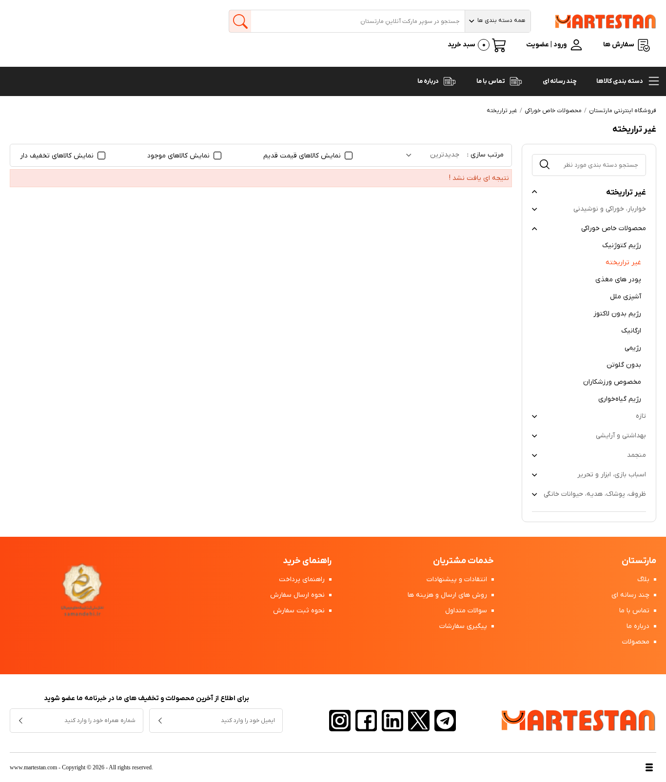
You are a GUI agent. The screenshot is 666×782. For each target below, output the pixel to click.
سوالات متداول (467, 610)
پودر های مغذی (618, 279)
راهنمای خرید (307, 561)
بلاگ (644, 579)
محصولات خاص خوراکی (613, 228)
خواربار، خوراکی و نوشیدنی (609, 209)
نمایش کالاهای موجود (179, 155)
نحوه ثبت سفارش (300, 610)
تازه (641, 416)
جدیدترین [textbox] (444, 154)
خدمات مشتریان (463, 561)
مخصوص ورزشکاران (612, 382)
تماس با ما (491, 81)
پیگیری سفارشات (464, 626)
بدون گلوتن (624, 365)
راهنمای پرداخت (303, 579)
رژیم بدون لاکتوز (617, 313)
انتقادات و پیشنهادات (458, 579)
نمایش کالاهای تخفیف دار (58, 155)
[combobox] (497, 21)
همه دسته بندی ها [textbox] (501, 20)
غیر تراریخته (623, 262)
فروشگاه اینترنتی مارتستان (622, 111)
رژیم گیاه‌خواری (619, 399)
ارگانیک (631, 330)
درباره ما (428, 81)
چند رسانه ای (560, 81)
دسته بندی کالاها (620, 81)
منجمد (636, 455)
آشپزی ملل (625, 296)
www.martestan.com (33, 767)
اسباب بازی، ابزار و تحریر (611, 474)
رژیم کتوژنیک (621, 245)
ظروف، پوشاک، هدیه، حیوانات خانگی (595, 494)
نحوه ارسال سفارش (298, 595)
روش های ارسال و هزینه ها (448, 595)
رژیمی (633, 347)
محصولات (636, 641)
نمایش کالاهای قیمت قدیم (303, 155)
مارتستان (639, 561)
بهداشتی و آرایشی (621, 435)
